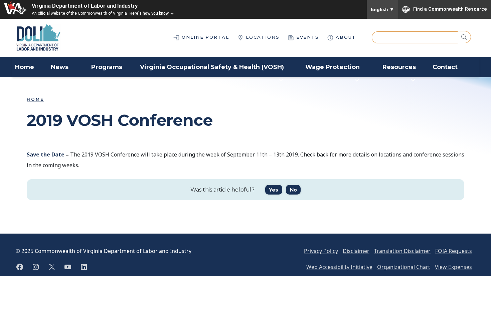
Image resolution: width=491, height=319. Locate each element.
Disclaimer (356, 251)
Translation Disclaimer (402, 251)
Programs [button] (106, 67)
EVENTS (306, 37)
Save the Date (45, 154)
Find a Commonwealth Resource (450, 8)
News (59, 67)
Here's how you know (149, 13)
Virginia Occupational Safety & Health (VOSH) (212, 67)
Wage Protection (332, 67)
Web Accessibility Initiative (339, 267)
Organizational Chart (403, 267)
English (382, 9)
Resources (399, 67)
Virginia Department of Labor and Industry (85, 6)
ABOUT (345, 37)
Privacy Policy (321, 251)
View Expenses (453, 267)
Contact (445, 67)
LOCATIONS (262, 37)
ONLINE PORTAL (204, 37)
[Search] (464, 37)
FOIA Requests (453, 251)
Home (24, 67)
